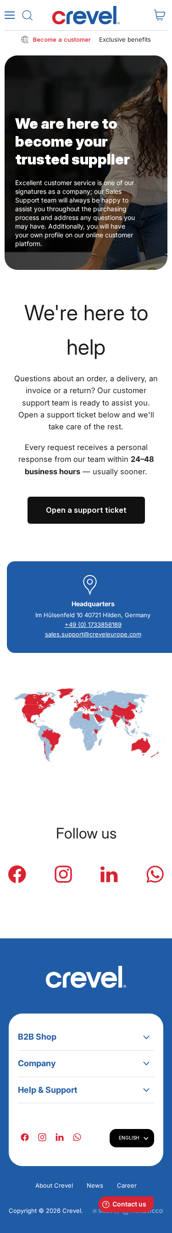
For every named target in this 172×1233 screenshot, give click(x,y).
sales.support (64, 634)
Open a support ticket (86, 510)
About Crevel (54, 1185)
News (95, 1185)
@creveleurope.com (112, 634)
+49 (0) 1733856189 (93, 624)
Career (127, 1185)
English (129, 1137)
